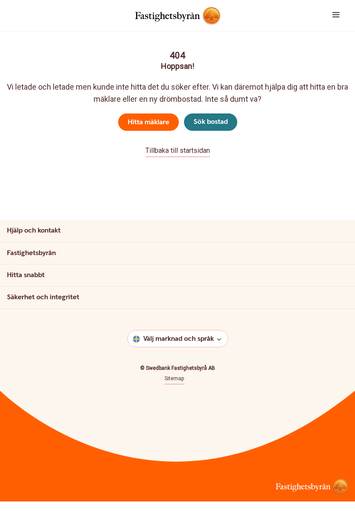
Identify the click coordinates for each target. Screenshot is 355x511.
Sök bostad (211, 121)
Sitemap (174, 378)
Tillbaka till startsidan (177, 150)
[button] (325, 16)
